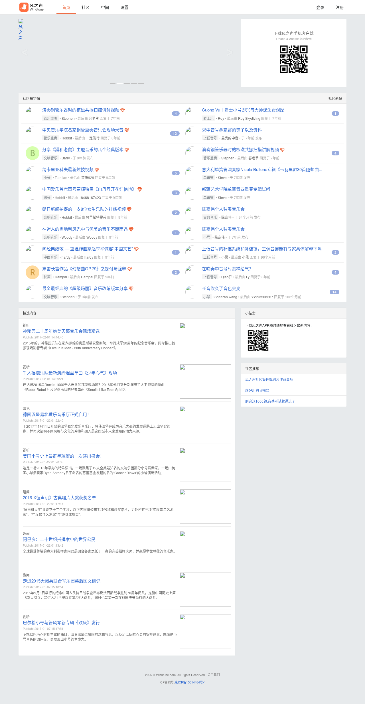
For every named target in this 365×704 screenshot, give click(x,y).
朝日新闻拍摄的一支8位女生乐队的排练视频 (84, 209)
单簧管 (208, 177)
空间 (105, 7)
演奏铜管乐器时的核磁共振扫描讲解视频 (80, 110)
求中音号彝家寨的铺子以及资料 (232, 130)
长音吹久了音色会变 (221, 288)
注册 (340, 7)
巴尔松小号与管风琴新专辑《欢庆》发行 (61, 622)
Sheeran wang (225, 296)
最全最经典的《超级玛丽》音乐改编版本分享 (85, 288)
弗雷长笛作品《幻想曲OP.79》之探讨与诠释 (84, 268)
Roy (221, 118)
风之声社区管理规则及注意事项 (269, 379)
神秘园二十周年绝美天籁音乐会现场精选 (61, 331)
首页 (66, 7)
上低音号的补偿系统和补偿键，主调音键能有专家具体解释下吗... (263, 248)
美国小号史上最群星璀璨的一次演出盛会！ (63, 456)
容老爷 (94, 118)
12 (175, 133)
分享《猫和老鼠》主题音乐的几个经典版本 (82, 149)
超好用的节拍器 (257, 390)
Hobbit (67, 137)
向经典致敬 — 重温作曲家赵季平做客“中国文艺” (87, 248)
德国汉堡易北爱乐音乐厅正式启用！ (57, 414)
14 (334, 292)
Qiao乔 (226, 276)
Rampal (61, 276)
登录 (320, 7)
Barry (66, 157)
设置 (124, 7)
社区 (86, 7)
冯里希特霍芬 (96, 217)
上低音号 (210, 137)
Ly (248, 276)
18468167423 (90, 197)
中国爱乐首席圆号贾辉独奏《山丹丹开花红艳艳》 (89, 189)
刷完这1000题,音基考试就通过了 (270, 401)
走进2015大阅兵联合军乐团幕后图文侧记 (61, 581)
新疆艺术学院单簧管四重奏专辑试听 (236, 189)
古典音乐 (210, 217)
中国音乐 (50, 257)
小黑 (224, 257)
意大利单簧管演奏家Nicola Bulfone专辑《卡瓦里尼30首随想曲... (262, 169)
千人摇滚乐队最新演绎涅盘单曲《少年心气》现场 (70, 373)
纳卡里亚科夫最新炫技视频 (68, 169)
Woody (67, 237)
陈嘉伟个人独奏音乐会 (223, 209)
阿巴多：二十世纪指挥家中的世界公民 (59, 539)
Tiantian (61, 177)
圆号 (47, 197)
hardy (66, 257)
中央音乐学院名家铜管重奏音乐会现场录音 (82, 130)
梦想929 (87, 177)
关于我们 (213, 674)
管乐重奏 (50, 118)
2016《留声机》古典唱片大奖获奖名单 (59, 497)
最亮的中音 (229, 137)
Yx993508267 (262, 296)
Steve (222, 177)
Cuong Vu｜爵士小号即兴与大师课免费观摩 (243, 110)
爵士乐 (208, 118)
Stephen (68, 118)
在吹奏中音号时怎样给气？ (227, 268)
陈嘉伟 (226, 217)
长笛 (47, 276)
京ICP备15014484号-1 (190, 682)
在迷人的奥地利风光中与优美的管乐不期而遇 (85, 229)
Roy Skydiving (249, 118)
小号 (47, 177)
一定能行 (93, 137)
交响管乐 (50, 157)
